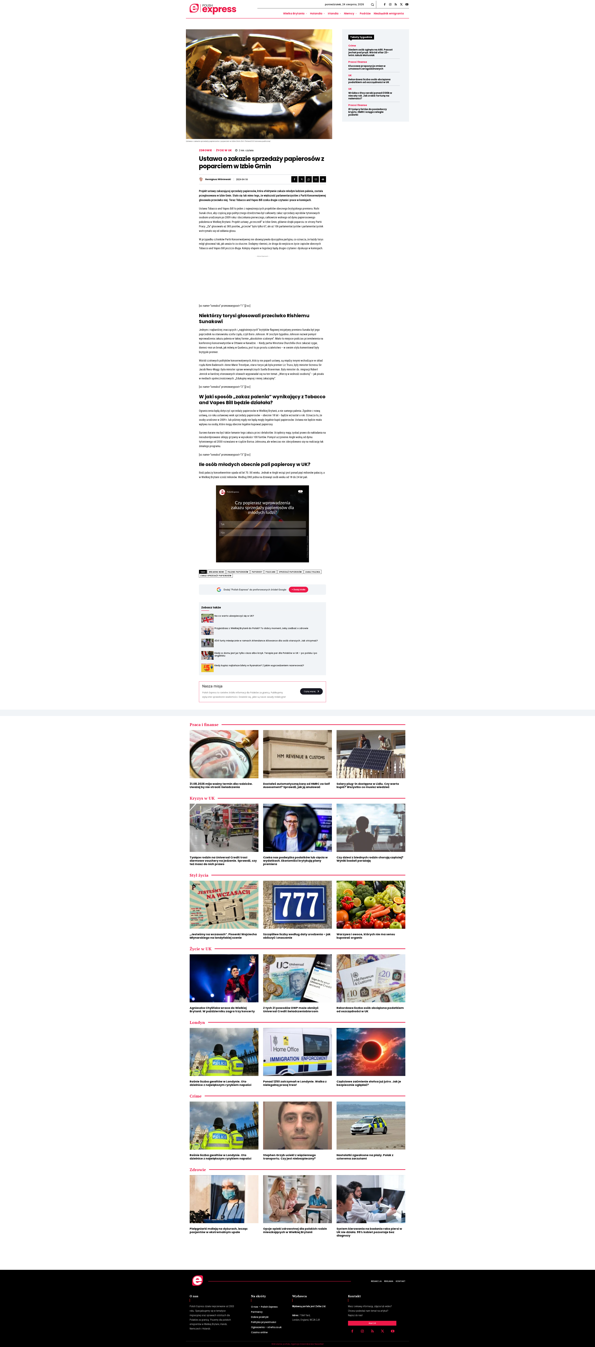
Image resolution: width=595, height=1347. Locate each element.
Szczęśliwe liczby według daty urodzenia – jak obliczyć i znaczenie (297, 936)
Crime (352, 45)
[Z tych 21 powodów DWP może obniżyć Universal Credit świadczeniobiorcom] (297, 978)
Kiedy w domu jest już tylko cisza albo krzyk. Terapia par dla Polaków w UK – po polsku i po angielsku (265, 654)
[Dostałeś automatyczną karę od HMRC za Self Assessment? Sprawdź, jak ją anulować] (297, 754)
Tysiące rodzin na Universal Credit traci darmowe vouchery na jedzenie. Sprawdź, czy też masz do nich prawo (223, 860)
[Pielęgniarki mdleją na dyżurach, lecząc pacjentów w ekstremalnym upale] (224, 1199)
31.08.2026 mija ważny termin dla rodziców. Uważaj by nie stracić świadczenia (221, 785)
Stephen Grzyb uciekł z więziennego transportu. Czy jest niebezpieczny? (289, 1156)
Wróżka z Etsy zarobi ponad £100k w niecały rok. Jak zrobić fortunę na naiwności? (370, 95)
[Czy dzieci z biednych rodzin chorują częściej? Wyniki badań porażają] (371, 828)
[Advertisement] (262, 279)
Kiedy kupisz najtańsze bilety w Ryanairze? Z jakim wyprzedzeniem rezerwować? (259, 665)
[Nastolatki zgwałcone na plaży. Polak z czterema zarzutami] (371, 1126)
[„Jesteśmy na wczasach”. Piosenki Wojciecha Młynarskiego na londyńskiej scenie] (224, 905)
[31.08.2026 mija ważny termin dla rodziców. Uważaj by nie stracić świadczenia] (224, 754)
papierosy (257, 572)
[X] (401, 4)
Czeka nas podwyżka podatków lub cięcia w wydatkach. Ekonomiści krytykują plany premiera (295, 860)
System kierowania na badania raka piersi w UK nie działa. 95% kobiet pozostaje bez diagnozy (369, 1232)
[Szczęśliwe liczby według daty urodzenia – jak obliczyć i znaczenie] (297, 905)
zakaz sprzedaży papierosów (215, 575)
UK (350, 75)
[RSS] (396, 4)
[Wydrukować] (323, 179)
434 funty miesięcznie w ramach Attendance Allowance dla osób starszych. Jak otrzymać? (266, 640)
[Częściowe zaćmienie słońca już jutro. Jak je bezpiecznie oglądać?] (371, 1052)
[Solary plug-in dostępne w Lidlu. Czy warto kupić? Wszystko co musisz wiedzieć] (371, 754)
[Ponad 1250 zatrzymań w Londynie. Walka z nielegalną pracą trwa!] (297, 1052)
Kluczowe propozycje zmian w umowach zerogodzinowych (367, 67)
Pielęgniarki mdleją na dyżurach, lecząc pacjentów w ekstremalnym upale (219, 1230)
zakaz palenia (312, 572)
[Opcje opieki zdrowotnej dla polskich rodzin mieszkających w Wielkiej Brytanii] (297, 1199)
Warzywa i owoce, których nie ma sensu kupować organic (366, 936)
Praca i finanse (357, 62)
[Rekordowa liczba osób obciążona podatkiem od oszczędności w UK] (371, 978)
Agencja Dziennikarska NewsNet (307, 1344)
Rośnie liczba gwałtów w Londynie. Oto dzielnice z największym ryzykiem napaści (220, 1083)
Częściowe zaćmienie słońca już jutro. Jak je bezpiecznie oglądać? (369, 1083)
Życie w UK (224, 150)
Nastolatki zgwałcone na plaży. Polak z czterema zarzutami (365, 1156)
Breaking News (216, 572)
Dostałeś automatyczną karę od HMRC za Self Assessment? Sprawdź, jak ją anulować (296, 785)
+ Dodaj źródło (298, 589)
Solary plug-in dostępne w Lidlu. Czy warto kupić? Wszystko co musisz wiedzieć (368, 785)
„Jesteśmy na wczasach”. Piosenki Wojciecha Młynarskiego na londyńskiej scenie (223, 936)
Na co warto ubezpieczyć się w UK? (234, 615)
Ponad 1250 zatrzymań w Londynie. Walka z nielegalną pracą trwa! (295, 1083)
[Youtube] (407, 4)
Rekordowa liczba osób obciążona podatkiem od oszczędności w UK (369, 81)
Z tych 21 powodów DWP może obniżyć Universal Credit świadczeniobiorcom (291, 1009)
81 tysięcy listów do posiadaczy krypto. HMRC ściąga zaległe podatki (367, 112)
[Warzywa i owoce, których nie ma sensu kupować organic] (371, 905)
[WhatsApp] (309, 179)
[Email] (316, 179)
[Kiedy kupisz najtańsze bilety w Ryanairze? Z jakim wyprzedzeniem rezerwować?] (207, 667)
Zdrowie (205, 150)
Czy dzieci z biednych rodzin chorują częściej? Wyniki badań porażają (370, 859)
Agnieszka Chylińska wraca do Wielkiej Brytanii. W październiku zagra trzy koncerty (222, 1009)
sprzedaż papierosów (290, 572)
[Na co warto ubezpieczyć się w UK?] (207, 618)
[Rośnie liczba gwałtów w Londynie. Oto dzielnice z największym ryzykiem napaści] (224, 1052)
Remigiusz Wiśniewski (218, 179)
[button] (372, 4)
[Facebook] (384, 4)
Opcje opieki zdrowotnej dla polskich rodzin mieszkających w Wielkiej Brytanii (295, 1230)
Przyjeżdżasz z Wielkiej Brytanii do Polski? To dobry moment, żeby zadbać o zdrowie (261, 628)
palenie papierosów (238, 572)
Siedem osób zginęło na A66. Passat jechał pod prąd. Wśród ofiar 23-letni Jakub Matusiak (370, 52)
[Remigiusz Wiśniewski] (201, 179)
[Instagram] (390, 4)
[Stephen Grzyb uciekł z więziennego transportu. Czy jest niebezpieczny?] (297, 1126)
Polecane (270, 572)
